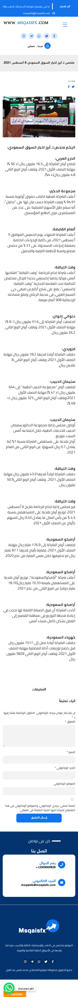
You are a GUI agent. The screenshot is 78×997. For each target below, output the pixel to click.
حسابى (31, 46)
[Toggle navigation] (65, 24)
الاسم (71, 752)
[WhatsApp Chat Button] (9, 987)
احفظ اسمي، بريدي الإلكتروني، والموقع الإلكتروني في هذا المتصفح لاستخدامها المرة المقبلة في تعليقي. (40, 807)
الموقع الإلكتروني (64, 783)
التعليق (70, 721)
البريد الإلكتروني (65, 768)
